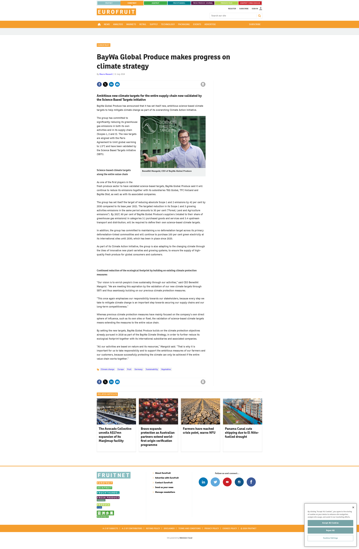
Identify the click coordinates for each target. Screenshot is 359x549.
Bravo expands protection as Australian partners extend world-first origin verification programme (158, 437)
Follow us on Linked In (203, 482)
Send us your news (164, 487)
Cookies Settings (330, 538)
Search (259, 15)
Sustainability (152, 369)
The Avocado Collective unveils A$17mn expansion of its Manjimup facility (115, 435)
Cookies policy (230, 528)
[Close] (353, 507)
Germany (138, 369)
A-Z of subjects (110, 528)
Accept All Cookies (330, 523)
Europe (121, 369)
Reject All (330, 530)
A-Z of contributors (132, 528)
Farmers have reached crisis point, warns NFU (199, 431)
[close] (205, 78)
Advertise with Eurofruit (167, 477)
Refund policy (153, 528)
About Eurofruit (163, 473)
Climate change (107, 369)
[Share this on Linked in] (111, 84)
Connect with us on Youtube (227, 482)
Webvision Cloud (186, 538)
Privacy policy (211, 528)
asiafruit (155, 3)
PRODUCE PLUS (226, 3)
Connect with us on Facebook (251, 482)
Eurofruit (104, 45)
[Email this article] (117, 84)
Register (232, 9)
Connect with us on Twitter (215, 482)
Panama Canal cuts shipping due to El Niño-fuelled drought (242, 433)
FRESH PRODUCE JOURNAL (203, 3)
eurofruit (132, 3)
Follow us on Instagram (239, 482)
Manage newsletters (165, 492)
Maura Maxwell (106, 74)
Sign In (255, 9)
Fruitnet (109, 3)
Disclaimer (169, 528)
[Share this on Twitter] (105, 84)
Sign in (170, 78)
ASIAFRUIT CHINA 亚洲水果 (250, 3)
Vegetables (166, 369)
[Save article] (203, 84)
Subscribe (243, 9)
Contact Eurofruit (164, 482)
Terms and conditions (189, 528)
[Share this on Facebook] (99, 84)
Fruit (129, 369)
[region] (330, 525)
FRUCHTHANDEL (179, 3)
